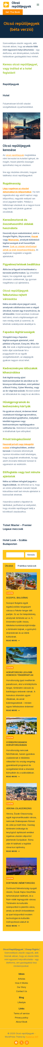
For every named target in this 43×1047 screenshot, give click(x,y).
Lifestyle (22, 1002)
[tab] (9, 566)
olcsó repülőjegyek (15, 155)
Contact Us (21, 991)
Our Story (21, 987)
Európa (10, 593)
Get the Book (13, 12)
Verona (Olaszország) (19, 808)
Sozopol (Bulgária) (17, 597)
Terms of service (21, 1013)
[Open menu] (37, 5)
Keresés (31, 555)
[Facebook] (16, 1043)
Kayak (35, 236)
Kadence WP (32, 1037)
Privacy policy (21, 1017)
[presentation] (21, 581)
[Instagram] (27, 1043)
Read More (13, 641)
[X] (21, 1043)
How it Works (21, 983)
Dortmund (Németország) (20, 883)
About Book (21, 1022)
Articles (21, 979)
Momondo (13, 240)
